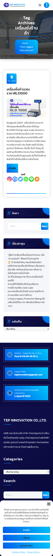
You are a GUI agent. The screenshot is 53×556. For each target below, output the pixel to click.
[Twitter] (20, 179)
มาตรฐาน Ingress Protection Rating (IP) (26, 298)
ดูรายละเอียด (26, 545)
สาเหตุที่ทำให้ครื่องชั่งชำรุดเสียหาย (23, 284)
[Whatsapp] (25, 179)
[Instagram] (9, 179)
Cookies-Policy (19, 552)
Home (25, 43)
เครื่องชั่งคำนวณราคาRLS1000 (18, 91)
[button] (48, 504)
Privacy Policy (33, 552)
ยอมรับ (26, 530)
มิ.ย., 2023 (12, 78)
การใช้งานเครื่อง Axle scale (20, 287)
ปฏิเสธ (26, 537)
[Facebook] (14, 179)
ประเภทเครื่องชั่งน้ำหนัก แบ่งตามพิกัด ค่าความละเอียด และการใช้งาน (26, 293)
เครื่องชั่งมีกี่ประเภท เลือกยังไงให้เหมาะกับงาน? (26, 304)
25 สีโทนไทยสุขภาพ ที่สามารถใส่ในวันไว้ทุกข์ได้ (25, 278)
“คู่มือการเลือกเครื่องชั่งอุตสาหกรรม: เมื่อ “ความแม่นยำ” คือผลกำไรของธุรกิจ (26, 256)
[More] (36, 179)
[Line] (31, 179)
